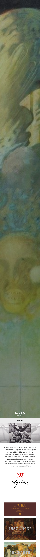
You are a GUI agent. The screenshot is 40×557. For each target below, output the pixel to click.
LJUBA (20, 412)
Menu (21, 420)
